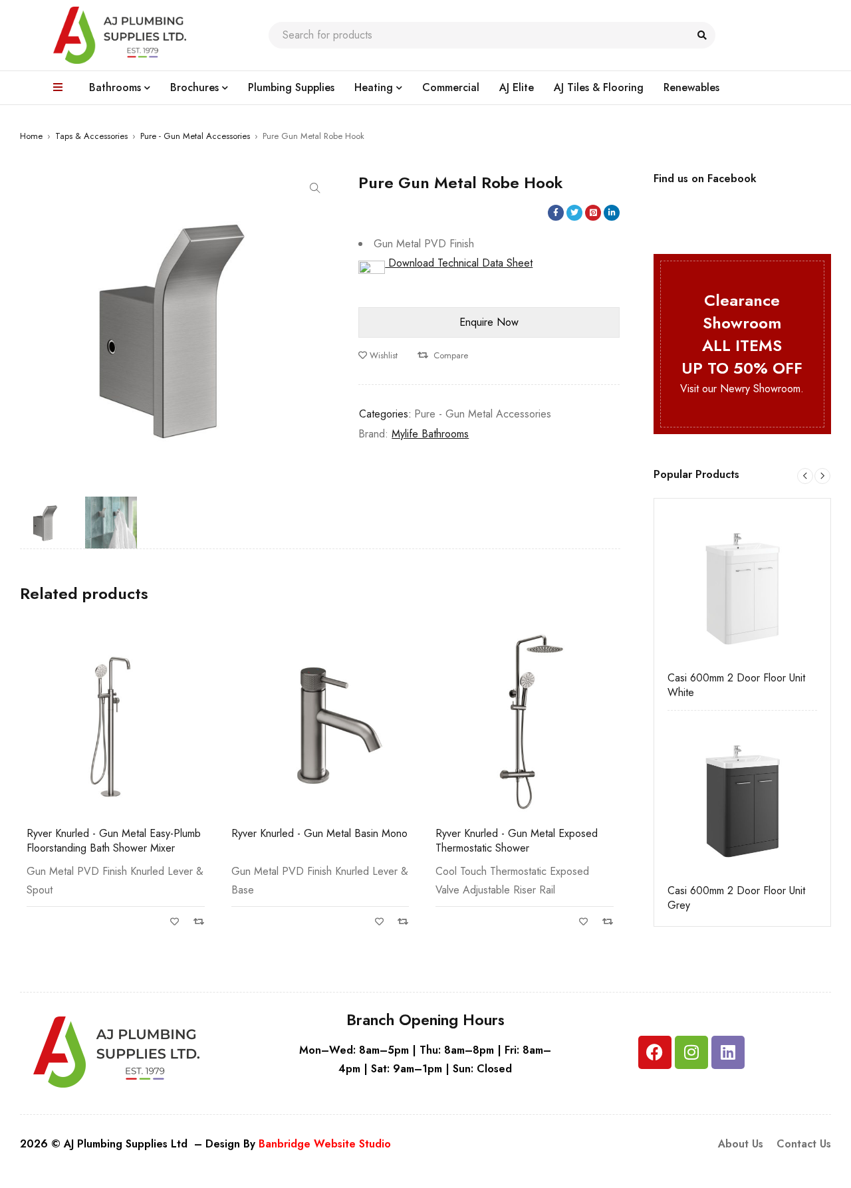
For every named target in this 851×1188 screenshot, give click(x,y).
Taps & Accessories (91, 136)
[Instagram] (691, 1052)
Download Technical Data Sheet (459, 263)
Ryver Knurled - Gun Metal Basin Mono (115, 833)
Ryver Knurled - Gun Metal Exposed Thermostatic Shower (312, 841)
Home (31, 136)
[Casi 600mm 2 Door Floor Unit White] (743, 587)
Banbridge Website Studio (325, 1143)
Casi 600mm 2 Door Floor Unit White (736, 685)
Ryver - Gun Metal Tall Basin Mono (513, 833)
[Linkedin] (728, 1052)
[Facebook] (654, 1052)
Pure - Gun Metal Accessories (195, 136)
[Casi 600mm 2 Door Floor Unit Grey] (743, 799)
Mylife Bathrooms (430, 433)
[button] (315, 188)
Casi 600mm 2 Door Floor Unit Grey (736, 898)
